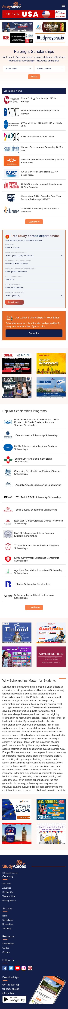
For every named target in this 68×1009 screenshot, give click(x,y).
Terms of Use (8, 896)
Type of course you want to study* (18, 260)
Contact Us (7, 892)
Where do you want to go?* (15, 252)
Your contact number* (13, 276)
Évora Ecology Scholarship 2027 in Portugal (38, 100)
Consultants (7, 920)
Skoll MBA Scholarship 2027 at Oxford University (40, 210)
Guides (5, 948)
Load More (34, 221)
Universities (7, 924)
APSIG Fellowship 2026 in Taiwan (38, 136)
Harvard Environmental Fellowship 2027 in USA (42, 149)
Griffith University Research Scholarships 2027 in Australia (41, 185)
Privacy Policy (9, 900)
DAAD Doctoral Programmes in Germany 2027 (41, 124)
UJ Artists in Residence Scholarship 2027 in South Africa (42, 161)
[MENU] (63, 5)
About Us (6, 883)
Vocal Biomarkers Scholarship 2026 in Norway (40, 112)
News (4, 916)
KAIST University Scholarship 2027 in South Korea (39, 173)
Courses (6, 952)
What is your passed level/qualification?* (20, 268)
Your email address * (13, 284)
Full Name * (9, 244)
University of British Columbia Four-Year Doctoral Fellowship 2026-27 (41, 198)
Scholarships (8, 944)
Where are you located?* (14, 292)
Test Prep (6, 928)
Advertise (6, 888)
